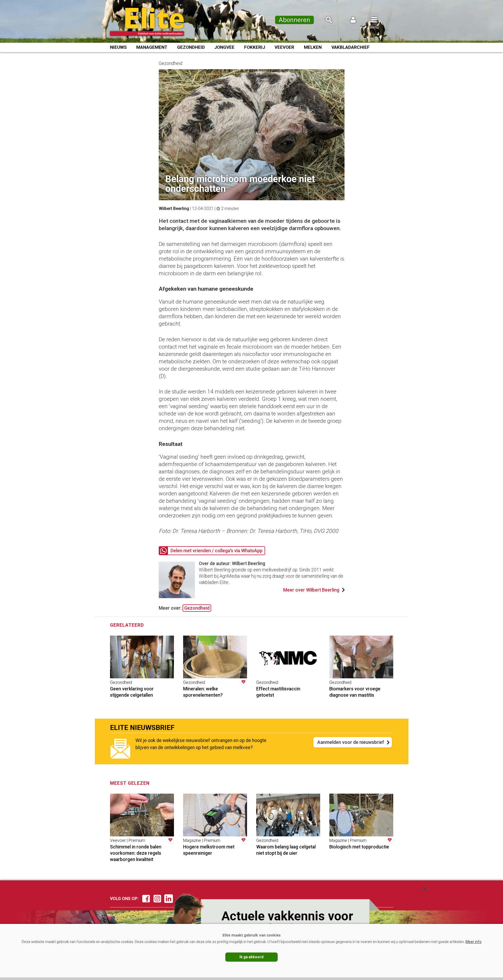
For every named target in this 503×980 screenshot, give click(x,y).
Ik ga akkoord (251, 957)
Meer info (474, 942)
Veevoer (284, 47)
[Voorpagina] (154, 21)
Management (151, 47)
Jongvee (224, 47)
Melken (313, 47)
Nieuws (118, 47)
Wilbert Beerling (174, 208)
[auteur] (177, 596)
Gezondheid (191, 47)
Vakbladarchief (350, 47)
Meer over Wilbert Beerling (311, 590)
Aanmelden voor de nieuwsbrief (350, 742)
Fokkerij (254, 47)
